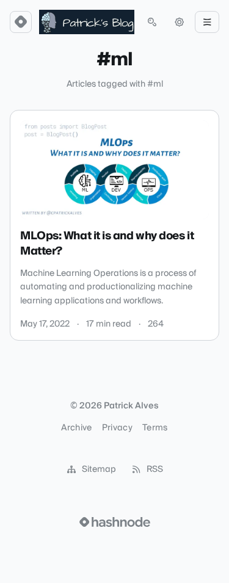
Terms (155, 428)
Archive (76, 428)
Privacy (117, 428)
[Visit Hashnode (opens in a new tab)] (114, 522)
